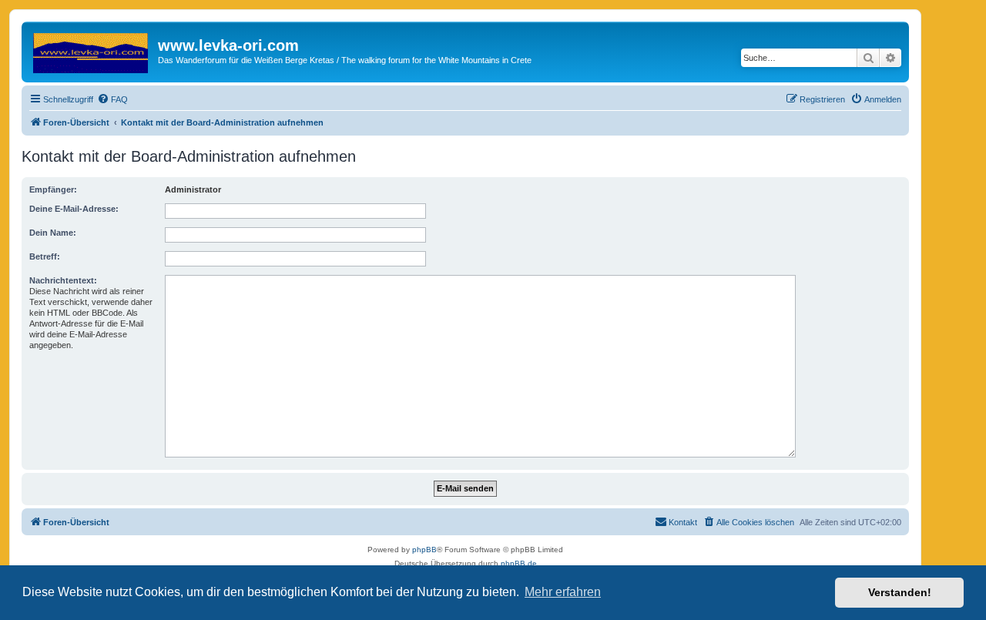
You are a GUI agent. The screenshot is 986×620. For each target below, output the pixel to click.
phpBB (424, 549)
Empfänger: (53, 189)
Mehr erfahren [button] (563, 591)
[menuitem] (112, 99)
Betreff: (44, 256)
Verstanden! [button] (899, 592)
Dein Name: (52, 232)
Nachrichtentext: (63, 280)
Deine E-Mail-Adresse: (74, 208)
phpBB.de (519, 563)
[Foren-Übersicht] (91, 50)
